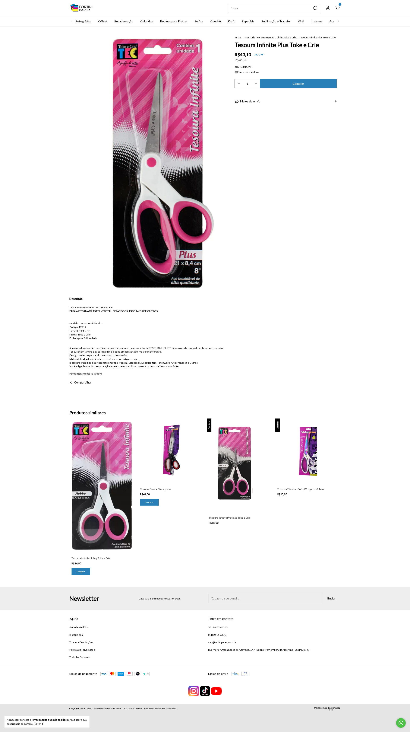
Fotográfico (83, 21)
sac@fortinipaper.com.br (222, 642)
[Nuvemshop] (327, 709)
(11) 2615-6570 (217, 634)
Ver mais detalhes (248, 72)
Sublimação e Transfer (276, 21)
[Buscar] (315, 8)
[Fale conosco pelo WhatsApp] (401, 723)
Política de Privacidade (82, 649)
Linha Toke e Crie (286, 37)
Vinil (301, 21)
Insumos (316, 21)
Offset (102, 21)
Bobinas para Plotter (173, 21)
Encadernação (123, 21)
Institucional (76, 634)
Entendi (39, 723)
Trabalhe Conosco (79, 657)
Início (238, 37)
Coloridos (146, 21)
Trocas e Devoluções (81, 642)
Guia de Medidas (79, 627)
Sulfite (199, 21)
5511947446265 (218, 627)
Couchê (215, 21)
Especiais (248, 21)
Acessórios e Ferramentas (259, 37)
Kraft (231, 21)
